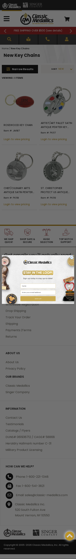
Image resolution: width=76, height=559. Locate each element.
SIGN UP (38, 299)
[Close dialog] (71, 257)
